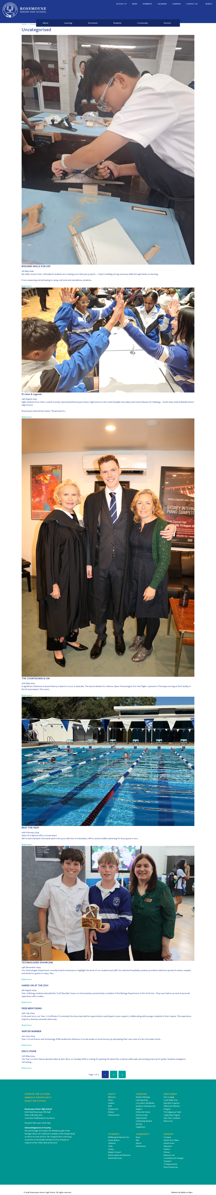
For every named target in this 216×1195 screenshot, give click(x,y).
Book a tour (168, 1120)
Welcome (112, 1097)
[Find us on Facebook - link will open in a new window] (26, 1148)
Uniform (167, 1149)
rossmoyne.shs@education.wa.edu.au (39, 1117)
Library (111, 1149)
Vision (110, 1100)
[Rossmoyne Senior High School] (24, 9)
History (111, 1111)
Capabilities (140, 1126)
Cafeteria (112, 1143)
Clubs (110, 1146)
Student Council (114, 1152)
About (45, 22)
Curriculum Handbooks (145, 1103)
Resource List (169, 1155)
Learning (68, 22)
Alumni (139, 1143)
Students (117, 22)
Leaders (111, 1103)
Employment (113, 1109)
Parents (167, 22)
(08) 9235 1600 (36, 1114)
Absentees (168, 1146)
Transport (167, 1161)
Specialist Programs (172, 1103)
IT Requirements (170, 1164)
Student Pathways (143, 1097)
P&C (137, 1140)
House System (114, 1140)
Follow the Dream (143, 1111)
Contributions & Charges (174, 1158)
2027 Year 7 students (172, 1117)
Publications (141, 1146)
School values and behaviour (119, 1155)
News (138, 1137)
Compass (167, 1137)
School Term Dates (171, 1140)
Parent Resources (171, 1167)
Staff (110, 1106)
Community (142, 22)
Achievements (113, 1114)
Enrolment (93, 22)
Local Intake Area (171, 1100)
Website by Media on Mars (181, 1192)
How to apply (169, 1097)
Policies (167, 1152)
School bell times (115, 1158)
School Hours (169, 1143)
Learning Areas (142, 1100)
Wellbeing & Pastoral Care (118, 1137)
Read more (27, 286)
